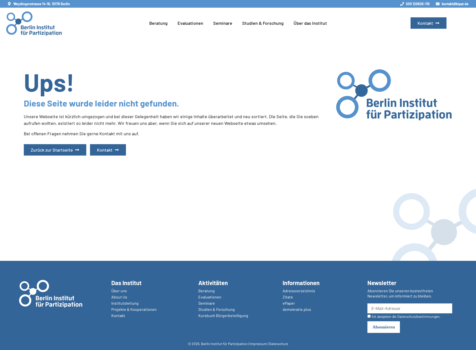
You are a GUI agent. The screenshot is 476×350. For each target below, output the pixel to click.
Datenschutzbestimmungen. (419, 316)
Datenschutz (278, 344)
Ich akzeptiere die (406, 317)
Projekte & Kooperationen (134, 309)
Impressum (258, 344)
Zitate (288, 297)
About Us (119, 297)
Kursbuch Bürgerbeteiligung (223, 315)
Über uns (119, 290)
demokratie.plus (297, 309)
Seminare (222, 23)
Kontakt (118, 315)
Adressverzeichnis (299, 290)
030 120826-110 (418, 4)
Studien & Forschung (263, 23)
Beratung (158, 23)
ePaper (289, 303)
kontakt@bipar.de (455, 4)
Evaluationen (190, 23)
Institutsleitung (125, 303)
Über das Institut (310, 23)
